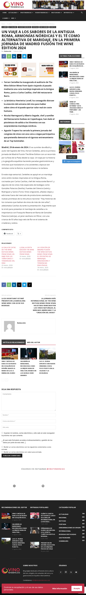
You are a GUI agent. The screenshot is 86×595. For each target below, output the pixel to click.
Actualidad (13, 12)
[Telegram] (24, 56)
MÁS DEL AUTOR (33, 342)
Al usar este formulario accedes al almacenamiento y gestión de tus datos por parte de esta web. (27, 441)
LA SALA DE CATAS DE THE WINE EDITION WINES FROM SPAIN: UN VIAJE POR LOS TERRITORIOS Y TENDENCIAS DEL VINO (9, 255)
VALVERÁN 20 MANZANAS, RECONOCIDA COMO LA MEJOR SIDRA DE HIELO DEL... (77, 76)
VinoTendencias (26, 12)
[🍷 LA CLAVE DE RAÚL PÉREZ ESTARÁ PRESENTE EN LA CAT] (78, 147)
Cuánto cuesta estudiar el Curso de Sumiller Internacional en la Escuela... (48, 518)
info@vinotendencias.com (41, 580)
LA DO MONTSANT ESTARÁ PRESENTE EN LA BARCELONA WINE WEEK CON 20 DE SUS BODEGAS (13, 302)
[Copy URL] (29, 56)
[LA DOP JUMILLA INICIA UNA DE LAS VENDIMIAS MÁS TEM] (65, 147)
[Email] (19, 56)
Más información (59, 588)
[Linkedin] (14, 56)
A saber (9, 24)
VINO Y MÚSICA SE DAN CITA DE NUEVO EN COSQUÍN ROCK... (77, 64)
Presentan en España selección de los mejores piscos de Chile (48, 546)
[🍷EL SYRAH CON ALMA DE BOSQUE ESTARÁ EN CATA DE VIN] (78, 134)
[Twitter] (71, 572)
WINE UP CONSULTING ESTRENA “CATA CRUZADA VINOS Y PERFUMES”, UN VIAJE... (76, 107)
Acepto (77, 588)
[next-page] (6, 379)
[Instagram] (66, 572)
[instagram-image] (14, 486)
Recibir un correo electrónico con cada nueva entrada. (23, 452)
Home (4, 12)
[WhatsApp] (9, 56)
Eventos (52, 27)
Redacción (7, 51)
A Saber (5, 18)
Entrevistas (68, 12)
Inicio (3, 24)
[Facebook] (4, 56)
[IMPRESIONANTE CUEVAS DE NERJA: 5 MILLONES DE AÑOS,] (65, 134)
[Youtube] (76, 572)
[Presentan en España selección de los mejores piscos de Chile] (34, 545)
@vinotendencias (56, 469)
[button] (81, 13)
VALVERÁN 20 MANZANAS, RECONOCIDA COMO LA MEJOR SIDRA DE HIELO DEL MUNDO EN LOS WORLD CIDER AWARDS (28, 368)
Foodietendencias (41, 12)
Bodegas (35, 27)
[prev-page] (3, 379)
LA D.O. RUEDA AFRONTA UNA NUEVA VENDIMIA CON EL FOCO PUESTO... (76, 91)
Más (12, 18)
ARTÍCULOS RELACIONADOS (13, 342)
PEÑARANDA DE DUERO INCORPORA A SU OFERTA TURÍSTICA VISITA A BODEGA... (48, 532)
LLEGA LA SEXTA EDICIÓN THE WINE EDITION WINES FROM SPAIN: (26, 250)
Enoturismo (55, 12)
